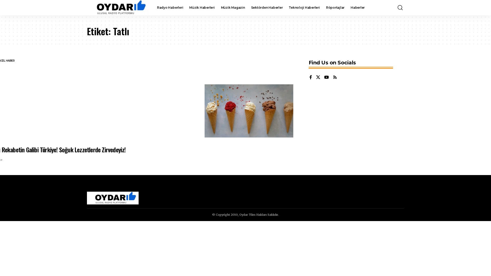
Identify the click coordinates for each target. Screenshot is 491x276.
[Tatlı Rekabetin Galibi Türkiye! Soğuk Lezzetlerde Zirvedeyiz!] (249, 110)
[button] (400, 7)
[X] (318, 77)
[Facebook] (311, 77)
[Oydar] (118, 7)
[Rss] (335, 77)
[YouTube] (326, 77)
